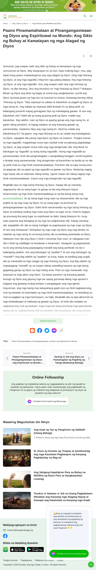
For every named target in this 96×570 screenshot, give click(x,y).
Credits (60, 560)
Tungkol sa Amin (10, 560)
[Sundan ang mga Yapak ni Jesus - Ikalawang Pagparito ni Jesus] (14, 16)
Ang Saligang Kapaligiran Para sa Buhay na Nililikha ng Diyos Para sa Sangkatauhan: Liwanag (60, 475)
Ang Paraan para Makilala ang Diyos (46, 23)
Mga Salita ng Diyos (20, 23)
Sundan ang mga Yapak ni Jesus (33, 565)
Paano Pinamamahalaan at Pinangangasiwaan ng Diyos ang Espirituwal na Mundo (44, 341)
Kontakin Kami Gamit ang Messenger (71, 554)
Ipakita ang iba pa (48, 321)
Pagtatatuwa (26, 560)
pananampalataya (13, 198)
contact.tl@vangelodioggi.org (20, 530)
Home (5, 23)
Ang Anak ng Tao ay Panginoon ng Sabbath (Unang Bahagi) (59, 431)
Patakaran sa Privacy (44, 560)
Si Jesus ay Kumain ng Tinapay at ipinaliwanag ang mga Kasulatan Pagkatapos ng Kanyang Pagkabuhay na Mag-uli (62, 454)
